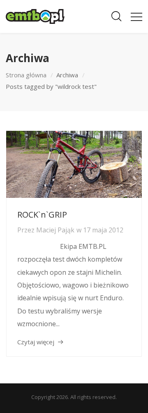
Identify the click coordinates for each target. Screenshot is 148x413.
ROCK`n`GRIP (42, 214)
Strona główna (26, 75)
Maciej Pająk (55, 229)
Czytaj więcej (35, 342)
